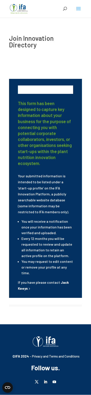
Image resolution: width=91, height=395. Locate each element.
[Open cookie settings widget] (7, 387)
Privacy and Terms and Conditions (55, 356)
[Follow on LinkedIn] (45, 381)
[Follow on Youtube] (54, 381)
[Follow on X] (36, 381)
